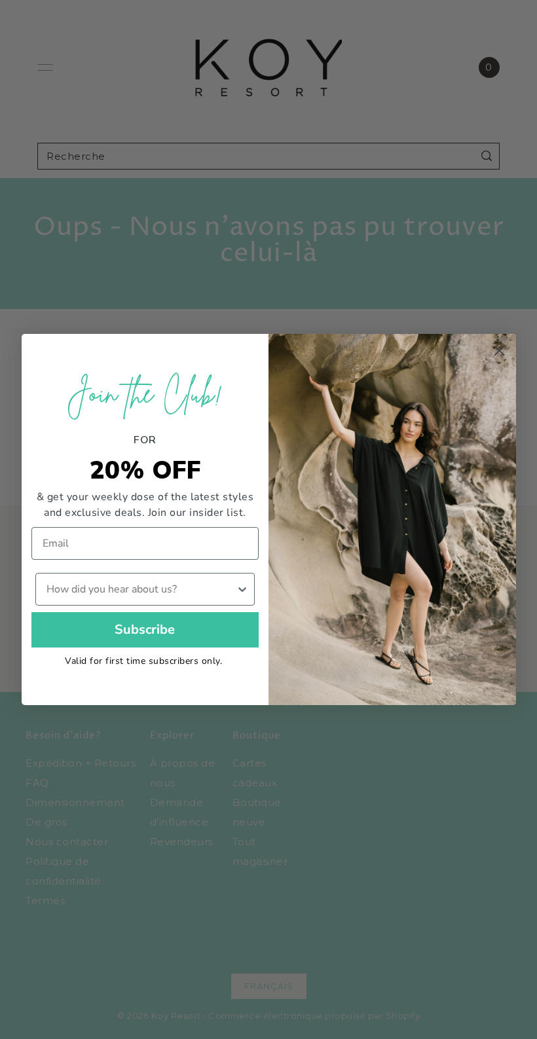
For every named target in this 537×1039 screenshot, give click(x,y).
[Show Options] (242, 589)
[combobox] (141, 589)
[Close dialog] (499, 350)
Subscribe (145, 629)
